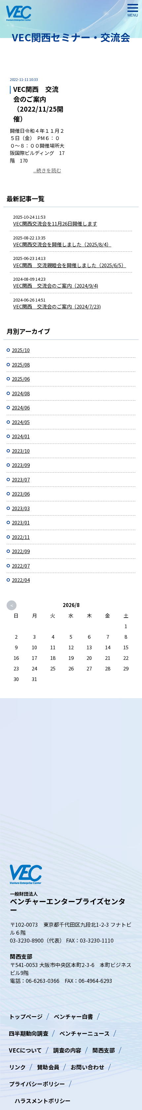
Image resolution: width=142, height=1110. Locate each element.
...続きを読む (47, 170)
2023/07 (21, 479)
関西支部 (103, 1050)
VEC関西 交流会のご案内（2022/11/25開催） (38, 104)
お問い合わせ (87, 1067)
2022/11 (21, 536)
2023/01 (21, 522)
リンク (17, 1067)
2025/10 (21, 349)
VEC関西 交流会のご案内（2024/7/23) (57, 306)
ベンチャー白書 (73, 1016)
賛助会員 (48, 1067)
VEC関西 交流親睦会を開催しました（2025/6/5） (69, 265)
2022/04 (21, 579)
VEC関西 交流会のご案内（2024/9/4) (55, 285)
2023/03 (21, 508)
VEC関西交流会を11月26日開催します (55, 223)
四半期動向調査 (28, 1033)
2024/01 (21, 436)
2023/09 (21, 464)
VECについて (25, 1050)
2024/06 (21, 407)
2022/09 (21, 551)
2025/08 (21, 364)
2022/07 (21, 565)
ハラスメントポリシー (40, 1100)
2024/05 (21, 421)
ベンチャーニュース (84, 1033)
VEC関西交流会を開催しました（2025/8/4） (62, 244)
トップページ (26, 1016)
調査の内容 (67, 1050)
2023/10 (21, 450)
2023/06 (21, 493)
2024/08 (21, 393)
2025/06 (21, 378)
